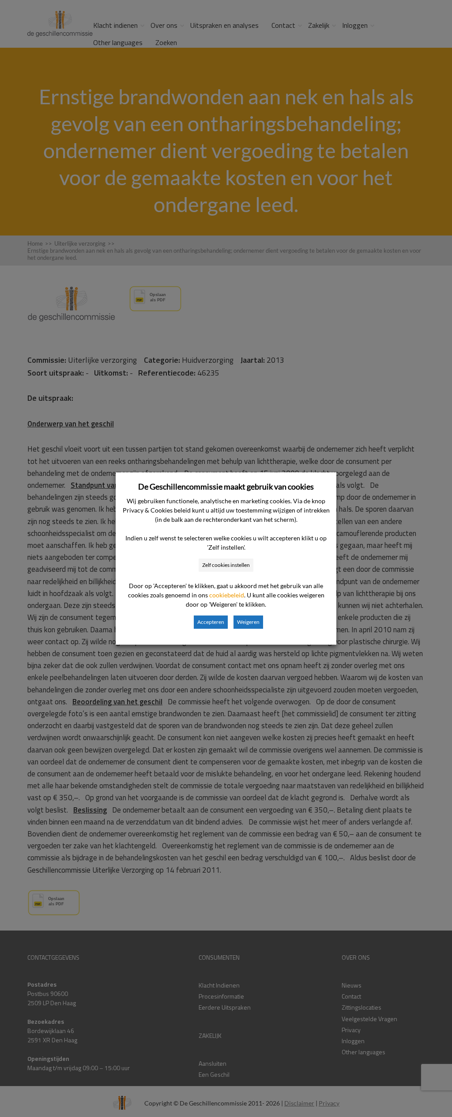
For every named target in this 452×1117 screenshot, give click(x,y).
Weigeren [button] (248, 622)
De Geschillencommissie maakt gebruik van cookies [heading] (226, 486)
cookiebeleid (226, 595)
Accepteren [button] (210, 622)
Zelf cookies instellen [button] (226, 565)
